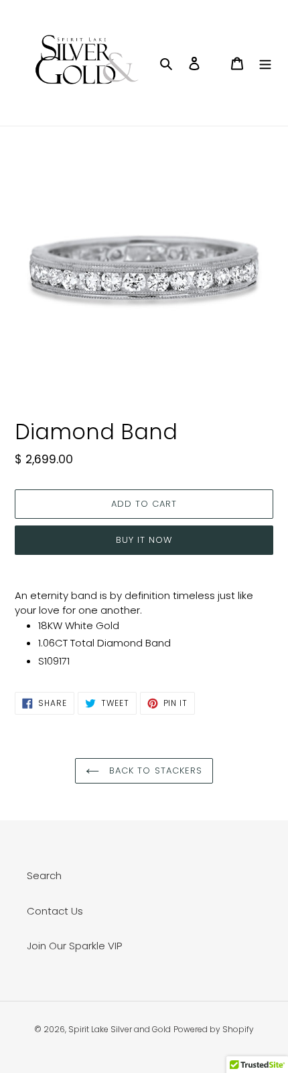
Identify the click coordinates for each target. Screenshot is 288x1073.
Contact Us (55, 911)
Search (44, 875)
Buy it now (144, 539)
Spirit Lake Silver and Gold (119, 1029)
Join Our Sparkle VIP (74, 946)
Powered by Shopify (213, 1029)
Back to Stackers (154, 770)
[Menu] (265, 63)
